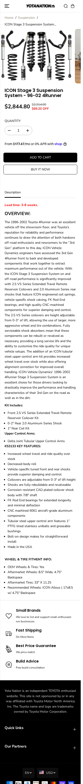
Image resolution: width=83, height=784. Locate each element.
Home (9, 17)
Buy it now (40, 169)
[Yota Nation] (40, 6)
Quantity (13, 121)
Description (13, 192)
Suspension (26, 17)
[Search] (65, 6)
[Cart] (72, 6)
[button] (7, 6)
